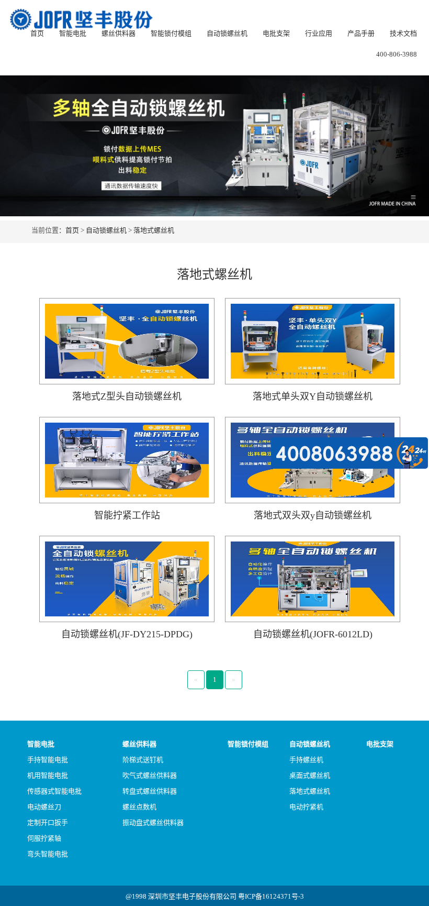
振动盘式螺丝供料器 (153, 822)
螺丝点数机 (139, 807)
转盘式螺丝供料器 (149, 791)
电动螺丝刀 (44, 807)
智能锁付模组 (171, 33)
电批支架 (276, 33)
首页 (37, 33)
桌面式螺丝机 (309, 775)
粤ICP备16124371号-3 (271, 896)
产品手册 (361, 33)
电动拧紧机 (306, 807)
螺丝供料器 (118, 33)
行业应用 (318, 33)
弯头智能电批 (47, 854)
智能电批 (72, 33)
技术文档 (403, 33)
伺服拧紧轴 (44, 838)
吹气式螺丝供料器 (149, 775)
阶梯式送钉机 (142, 760)
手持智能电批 (47, 760)
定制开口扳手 (47, 822)
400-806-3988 (396, 54)
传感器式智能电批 (54, 791)
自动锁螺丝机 (227, 33)
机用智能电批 (47, 775)
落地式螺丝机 (153, 230)
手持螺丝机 (306, 760)
